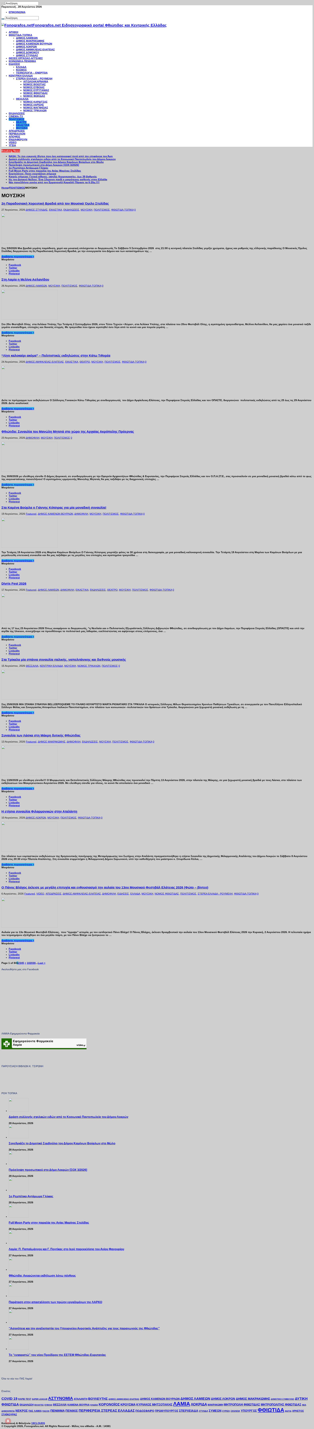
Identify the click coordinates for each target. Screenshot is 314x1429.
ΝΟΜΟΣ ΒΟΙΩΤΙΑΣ (34, 84)
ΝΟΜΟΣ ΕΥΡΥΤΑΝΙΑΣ (36, 90)
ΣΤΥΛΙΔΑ (203, 1411)
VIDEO (13, 142)
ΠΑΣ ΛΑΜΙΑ (35, 1411)
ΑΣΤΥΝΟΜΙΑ (60, 1398)
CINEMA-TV (16, 116)
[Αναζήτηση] (2, 4)
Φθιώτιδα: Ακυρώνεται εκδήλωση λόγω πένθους (42, 1275)
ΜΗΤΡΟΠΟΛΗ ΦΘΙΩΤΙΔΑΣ (242, 1404)
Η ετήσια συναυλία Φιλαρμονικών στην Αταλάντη (39, 811)
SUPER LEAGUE (39, 1399)
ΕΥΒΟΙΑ (48, 1405)
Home (5, 187)
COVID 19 (9, 1399)
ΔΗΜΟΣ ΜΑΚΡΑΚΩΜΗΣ (30, 40)
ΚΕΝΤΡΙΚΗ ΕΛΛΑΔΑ (21, 75)
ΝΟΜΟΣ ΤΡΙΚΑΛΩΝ (35, 110)
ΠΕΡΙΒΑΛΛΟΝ (17, 133)
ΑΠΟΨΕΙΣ (14, 136)
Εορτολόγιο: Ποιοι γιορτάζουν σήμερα (32, 173)
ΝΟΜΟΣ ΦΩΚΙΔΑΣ (34, 96)
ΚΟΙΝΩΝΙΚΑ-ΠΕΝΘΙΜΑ (22, 61)
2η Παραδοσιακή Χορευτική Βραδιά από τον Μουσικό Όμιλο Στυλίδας (55, 203)
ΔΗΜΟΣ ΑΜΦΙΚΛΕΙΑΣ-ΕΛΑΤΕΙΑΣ (35, 49)
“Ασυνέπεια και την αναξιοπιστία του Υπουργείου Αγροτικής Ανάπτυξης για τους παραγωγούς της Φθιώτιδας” (84, 1328)
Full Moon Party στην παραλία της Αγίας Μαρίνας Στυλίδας (45, 170)
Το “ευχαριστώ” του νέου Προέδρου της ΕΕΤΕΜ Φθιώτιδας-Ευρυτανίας (57, 1354)
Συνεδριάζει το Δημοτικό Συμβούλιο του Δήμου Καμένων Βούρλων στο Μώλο (56, 162)
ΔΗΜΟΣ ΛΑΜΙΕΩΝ (27, 37)
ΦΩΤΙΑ (288, 1411)
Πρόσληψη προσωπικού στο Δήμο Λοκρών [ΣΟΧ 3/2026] (44, 164)
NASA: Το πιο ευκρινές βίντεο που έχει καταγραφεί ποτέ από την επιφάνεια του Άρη (61, 156)
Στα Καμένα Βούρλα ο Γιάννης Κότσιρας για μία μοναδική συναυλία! (53, 507)
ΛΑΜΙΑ (181, 1404)
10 (28, 962)
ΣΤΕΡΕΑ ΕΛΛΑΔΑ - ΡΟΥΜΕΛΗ (215, 893)
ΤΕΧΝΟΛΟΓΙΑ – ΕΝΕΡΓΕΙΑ (32, 72)
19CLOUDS (38, 1423)
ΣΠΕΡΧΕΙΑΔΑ (188, 1410)
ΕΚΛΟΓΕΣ (39, 1405)
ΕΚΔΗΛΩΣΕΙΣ (17, 113)
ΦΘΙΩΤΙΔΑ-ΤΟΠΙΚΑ (20, 35)
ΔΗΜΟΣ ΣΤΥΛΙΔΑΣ (27, 55)
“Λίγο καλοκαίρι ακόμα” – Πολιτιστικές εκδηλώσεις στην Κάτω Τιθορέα (55, 355)
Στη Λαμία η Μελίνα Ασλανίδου (25, 279)
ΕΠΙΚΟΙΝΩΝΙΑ (17, 12)
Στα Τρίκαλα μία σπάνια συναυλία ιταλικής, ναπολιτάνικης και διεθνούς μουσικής (63, 659)
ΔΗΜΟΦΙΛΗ (32, 437)
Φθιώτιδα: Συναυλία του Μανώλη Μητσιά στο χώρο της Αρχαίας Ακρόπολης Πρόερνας (67, 431)
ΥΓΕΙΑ (12, 145)
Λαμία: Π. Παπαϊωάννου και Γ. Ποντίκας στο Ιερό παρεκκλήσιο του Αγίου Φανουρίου (66, 1249)
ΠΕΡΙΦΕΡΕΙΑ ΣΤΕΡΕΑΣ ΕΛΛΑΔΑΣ (107, 1410)
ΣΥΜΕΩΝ (215, 1410)
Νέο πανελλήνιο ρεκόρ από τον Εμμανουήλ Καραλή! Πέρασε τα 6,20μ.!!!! (54, 182)
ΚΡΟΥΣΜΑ (128, 1404)
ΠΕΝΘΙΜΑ (57, 1410)
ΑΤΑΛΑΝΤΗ (80, 1398)
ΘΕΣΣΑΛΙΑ (22, 98)
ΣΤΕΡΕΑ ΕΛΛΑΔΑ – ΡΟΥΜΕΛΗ (34, 78)
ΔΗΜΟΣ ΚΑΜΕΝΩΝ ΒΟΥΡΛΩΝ (34, 43)
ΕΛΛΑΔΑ (21, 66)
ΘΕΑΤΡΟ (21, 122)
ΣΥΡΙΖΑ (226, 1411)
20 (31, 962)
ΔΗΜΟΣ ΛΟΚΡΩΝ (26, 46)
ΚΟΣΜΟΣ (21, 69)
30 (34, 962)
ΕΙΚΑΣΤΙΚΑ (22, 125)
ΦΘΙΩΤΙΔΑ (271, 1410)
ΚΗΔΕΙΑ (94, 1405)
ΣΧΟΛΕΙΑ (235, 1411)
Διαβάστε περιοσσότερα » (17, 256)
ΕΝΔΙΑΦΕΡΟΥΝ (18, 139)
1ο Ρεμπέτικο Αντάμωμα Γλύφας (28, 167)
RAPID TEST (24, 1399)
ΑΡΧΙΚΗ (13, 32)
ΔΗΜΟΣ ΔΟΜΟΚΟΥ (27, 52)
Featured (31, 513)
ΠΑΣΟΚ (46, 1411)
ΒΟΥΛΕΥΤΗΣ (98, 1399)
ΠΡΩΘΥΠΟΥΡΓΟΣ (166, 1410)
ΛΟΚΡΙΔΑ (199, 1404)
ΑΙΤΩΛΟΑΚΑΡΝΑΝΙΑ (35, 81)
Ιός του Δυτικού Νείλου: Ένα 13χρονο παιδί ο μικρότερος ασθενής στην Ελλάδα (58, 179)
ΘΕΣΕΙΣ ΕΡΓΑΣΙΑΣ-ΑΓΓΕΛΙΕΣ (26, 58)
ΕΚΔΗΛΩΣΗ (27, 1404)
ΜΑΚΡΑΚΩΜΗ (215, 1404)
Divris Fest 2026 (13, 583)
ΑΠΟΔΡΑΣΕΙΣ (17, 130)
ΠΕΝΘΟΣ (71, 1410)
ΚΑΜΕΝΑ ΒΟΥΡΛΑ (78, 1404)
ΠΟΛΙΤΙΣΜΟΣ (16, 119)
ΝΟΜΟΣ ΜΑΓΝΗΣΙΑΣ (35, 107)
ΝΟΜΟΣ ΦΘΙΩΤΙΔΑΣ (35, 93)
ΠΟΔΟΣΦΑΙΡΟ (144, 1410)
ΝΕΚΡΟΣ (21, 1410)
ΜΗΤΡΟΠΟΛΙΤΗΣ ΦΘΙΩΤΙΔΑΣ (281, 1404)
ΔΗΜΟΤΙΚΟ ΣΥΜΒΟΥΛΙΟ (282, 1399)
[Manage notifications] (8, 1421)
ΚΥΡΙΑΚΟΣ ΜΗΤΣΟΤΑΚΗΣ (154, 1404)
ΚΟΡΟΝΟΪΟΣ (109, 1404)
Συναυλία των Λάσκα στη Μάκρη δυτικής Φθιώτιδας (40, 735)
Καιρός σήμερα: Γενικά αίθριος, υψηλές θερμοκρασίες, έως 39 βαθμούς (53, 176)
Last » (41, 962)
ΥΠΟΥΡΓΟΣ (249, 1410)
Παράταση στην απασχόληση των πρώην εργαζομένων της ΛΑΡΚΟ (55, 1302)
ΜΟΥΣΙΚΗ (22, 127)
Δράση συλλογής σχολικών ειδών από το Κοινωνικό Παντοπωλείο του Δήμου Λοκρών (62, 159)
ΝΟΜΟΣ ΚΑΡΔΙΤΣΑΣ (35, 101)
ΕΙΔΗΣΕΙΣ (14, 64)
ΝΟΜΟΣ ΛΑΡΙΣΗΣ (33, 104)
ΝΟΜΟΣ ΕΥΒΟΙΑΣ (34, 87)
